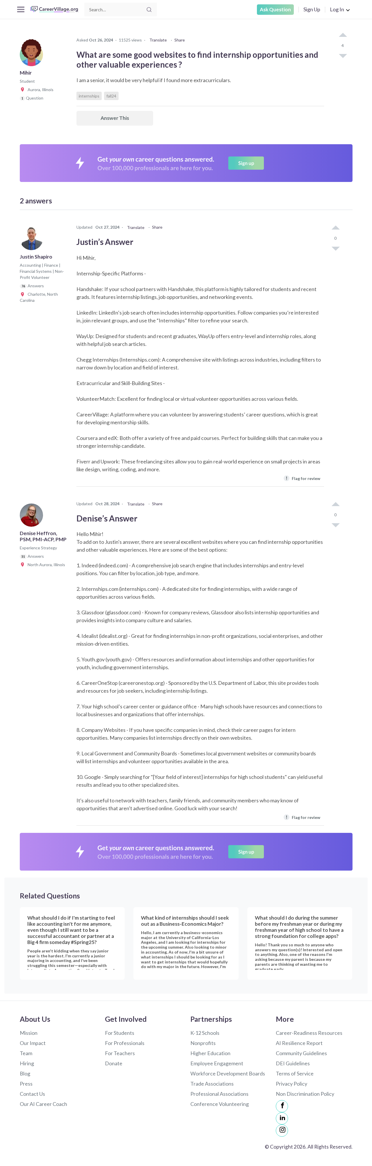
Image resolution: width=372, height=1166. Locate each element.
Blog (25, 1073)
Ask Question (275, 9)
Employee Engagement (216, 1063)
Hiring (27, 1063)
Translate (158, 39)
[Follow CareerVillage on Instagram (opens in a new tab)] (282, 1131)
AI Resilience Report (299, 1043)
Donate (113, 1063)
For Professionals (124, 1043)
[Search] (149, 9)
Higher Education (210, 1053)
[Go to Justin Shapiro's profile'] (33, 240)
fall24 (111, 95)
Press (26, 1083)
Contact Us (32, 1094)
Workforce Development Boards (227, 1073)
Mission (28, 1033)
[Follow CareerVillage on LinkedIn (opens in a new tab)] (282, 1118)
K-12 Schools (204, 1033)
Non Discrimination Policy (305, 1094)
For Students (119, 1033)
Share (179, 39)
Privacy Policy (291, 1083)
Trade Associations (212, 1083)
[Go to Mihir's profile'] (33, 56)
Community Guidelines (301, 1053)
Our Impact (33, 1043)
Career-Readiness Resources (309, 1033)
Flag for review (303, 478)
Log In (337, 9)
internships (89, 95)
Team (26, 1053)
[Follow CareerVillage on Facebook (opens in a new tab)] (282, 1106)
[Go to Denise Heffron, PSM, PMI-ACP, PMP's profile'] (33, 516)
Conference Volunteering (219, 1104)
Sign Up (311, 9)
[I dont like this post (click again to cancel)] (343, 55)
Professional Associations (219, 1094)
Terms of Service (295, 1073)
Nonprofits (203, 1043)
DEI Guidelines (293, 1063)
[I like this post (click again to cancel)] (343, 35)
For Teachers (120, 1053)
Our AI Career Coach (43, 1104)
